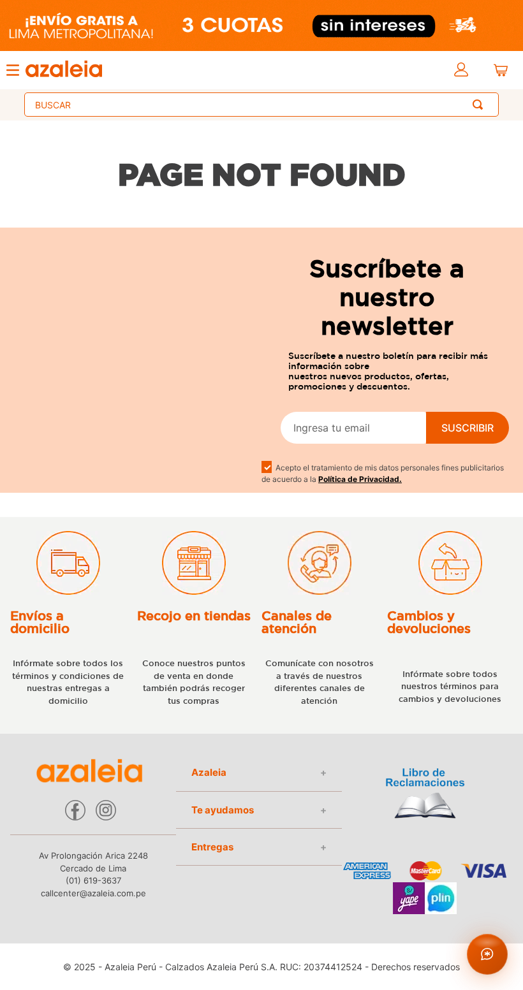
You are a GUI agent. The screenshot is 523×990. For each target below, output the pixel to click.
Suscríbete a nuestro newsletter (386, 296)
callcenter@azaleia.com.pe (93, 893)
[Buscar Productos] (480, 104)
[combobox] (261, 104)
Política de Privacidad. (360, 479)
